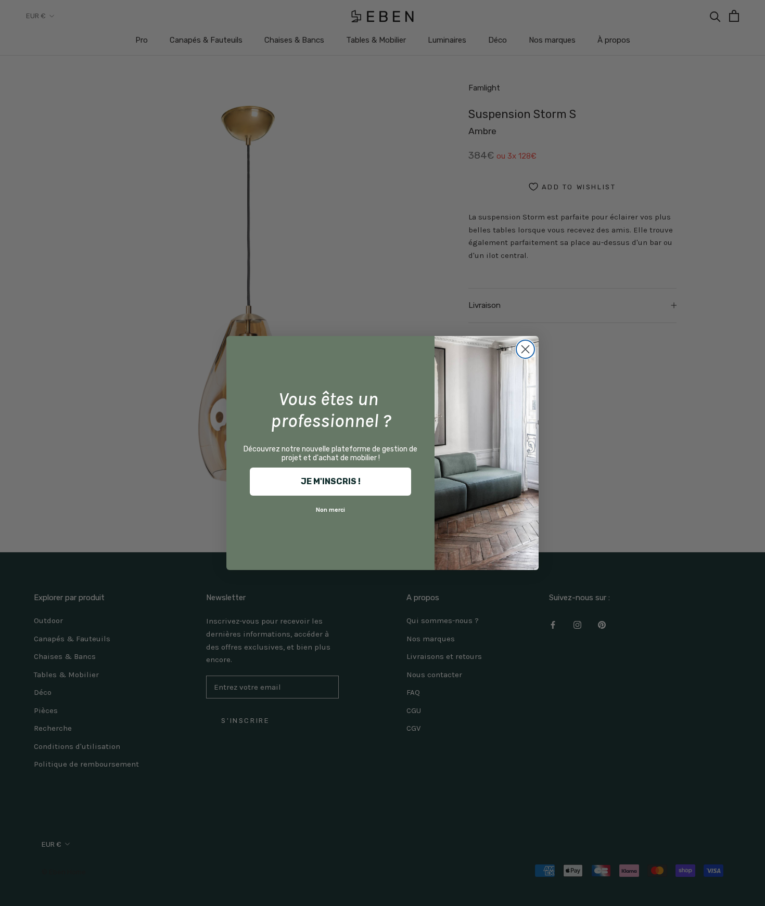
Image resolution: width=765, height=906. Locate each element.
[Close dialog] (525, 349)
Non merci (330, 509)
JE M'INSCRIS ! (331, 481)
